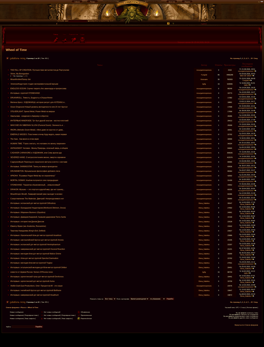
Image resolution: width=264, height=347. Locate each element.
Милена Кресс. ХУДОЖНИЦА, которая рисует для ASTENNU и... (38, 102)
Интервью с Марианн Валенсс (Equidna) (27, 212)
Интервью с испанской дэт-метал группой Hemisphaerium (35, 244)
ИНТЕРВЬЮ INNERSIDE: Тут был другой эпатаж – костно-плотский (39, 121)
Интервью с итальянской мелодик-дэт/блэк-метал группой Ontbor (38, 267)
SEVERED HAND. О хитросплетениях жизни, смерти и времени (38, 157)
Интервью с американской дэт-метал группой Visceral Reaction (37, 249)
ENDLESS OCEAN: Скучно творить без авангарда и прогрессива (38, 88)
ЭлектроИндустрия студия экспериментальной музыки (34, 84)
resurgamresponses (204, 70)
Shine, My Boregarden (19, 74)
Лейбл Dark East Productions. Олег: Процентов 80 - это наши (36, 286)
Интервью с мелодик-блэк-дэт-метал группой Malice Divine (35, 254)
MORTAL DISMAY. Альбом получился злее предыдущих (34, 180)
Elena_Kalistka (204, 203)
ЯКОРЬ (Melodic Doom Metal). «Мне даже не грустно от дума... (37, 130)
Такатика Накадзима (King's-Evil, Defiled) (27, 231)
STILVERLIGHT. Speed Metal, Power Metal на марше (32, 111)
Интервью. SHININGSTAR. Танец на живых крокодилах (33, 166)
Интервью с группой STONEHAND (25, 93)
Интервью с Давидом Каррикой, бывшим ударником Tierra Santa (38, 217)
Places (23, 307)
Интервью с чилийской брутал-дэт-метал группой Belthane (35, 290)
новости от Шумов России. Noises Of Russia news (31, 272)
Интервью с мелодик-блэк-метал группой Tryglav (31, 263)
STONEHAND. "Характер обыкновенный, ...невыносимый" (35, 185)
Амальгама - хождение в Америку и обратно (29, 116)
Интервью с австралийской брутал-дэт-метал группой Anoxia (37, 240)
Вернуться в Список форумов (246, 325)
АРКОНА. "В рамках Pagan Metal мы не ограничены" (32, 176)
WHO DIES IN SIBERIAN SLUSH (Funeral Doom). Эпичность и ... (37, 125)
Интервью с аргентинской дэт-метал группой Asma (32, 281)
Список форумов (12, 307)
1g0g (204, 84)
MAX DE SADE (245, 76)
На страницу (235, 58)
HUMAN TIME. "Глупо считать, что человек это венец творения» (38, 144)
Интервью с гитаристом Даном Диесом (27, 222)
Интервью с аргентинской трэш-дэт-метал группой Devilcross (37, 277)
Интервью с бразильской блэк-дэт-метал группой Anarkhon (35, 235)
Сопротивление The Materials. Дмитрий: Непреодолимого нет (37, 199)
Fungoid (204, 75)
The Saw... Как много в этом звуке (24, 139)
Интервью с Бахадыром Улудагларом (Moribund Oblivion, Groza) (38, 208)
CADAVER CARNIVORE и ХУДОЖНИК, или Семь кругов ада (36, 153)
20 (252, 58)
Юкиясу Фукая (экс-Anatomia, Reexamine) (28, 226)
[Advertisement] (132, 340)
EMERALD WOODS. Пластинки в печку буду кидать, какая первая (38, 134)
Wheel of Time (16, 50)
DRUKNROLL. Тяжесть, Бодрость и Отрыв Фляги (31, 98)
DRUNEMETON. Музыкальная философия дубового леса (35, 171)
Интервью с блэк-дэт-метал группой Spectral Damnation (34, 258)
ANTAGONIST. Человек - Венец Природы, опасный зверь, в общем (39, 148)
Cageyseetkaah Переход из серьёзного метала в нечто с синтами (38, 162)
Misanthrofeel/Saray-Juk (20, 79)
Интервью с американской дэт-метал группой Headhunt (34, 295)
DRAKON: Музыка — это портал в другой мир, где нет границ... (37, 189)
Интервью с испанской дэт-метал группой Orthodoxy (33, 203)
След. (256, 58)
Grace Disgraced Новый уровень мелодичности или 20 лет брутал (39, 107)
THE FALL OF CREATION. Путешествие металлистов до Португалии (39, 70)
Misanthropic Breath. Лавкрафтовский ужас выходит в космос (36, 194)
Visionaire (204, 79)
